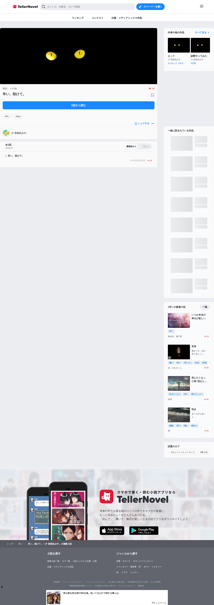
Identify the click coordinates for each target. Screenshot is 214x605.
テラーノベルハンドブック (73, 582)
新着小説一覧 (53, 561)
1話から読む (78, 105)
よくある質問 (155, 582)
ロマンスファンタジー (143, 561)
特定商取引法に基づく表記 (138, 582)
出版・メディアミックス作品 (60, 567)
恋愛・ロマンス (123, 561)
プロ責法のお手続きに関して (105, 586)
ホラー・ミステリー (153, 567)
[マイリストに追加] (152, 95)
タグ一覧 (66, 561)
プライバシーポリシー (126, 586)
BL (117, 572)
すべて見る (201, 32)
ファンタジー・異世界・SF (128, 567)
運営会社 (141, 586)
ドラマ (125, 572)
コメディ (134, 572)
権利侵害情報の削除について (80, 586)
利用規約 (57, 582)
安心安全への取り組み (116, 582)
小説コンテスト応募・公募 (85, 561)
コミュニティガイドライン (96, 582)
